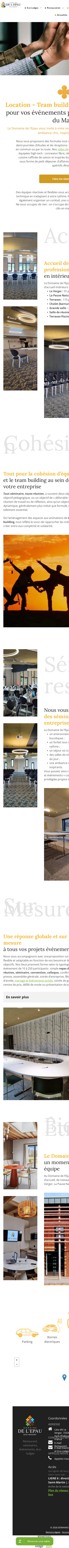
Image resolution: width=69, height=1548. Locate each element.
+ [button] (17, 1360)
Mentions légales (53, 1532)
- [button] (17, 1364)
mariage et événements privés (34, 980)
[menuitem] (33, 7)
